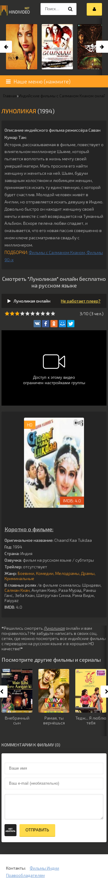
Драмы (87, 573)
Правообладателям (25, 875)
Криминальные (19, 578)
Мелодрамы (67, 573)
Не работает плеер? (80, 300)
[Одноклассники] (54, 323)
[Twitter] (70, 323)
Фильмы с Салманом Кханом (57, 252)
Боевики (26, 573)
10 (53, 313)
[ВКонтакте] (37, 323)
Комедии (44, 573)
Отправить (37, 830)
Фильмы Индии (44, 868)
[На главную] (15, 9)
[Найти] (70, 9)
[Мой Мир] (62, 323)
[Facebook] (45, 323)
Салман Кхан (17, 590)
